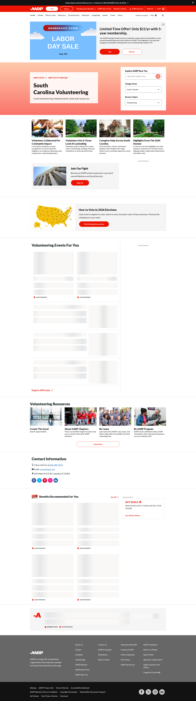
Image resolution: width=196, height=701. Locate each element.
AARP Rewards (137, 9)
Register (150, 9)
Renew (132, 52)
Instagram (50, 480)
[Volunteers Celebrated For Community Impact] (47, 128)
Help (152, 15)
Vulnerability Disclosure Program (92, 692)
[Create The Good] (46, 416)
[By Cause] (115, 416)
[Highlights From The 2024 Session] (148, 128)
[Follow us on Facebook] (141, 692)
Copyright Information (68, 692)
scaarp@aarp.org (47, 469)
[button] (162, 15)
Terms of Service (62, 688)
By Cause (104, 429)
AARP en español (142, 15)
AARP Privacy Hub (46, 688)
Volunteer (79, 655)
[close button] (163, 24)
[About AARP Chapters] (81, 416)
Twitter (39, 480)
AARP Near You (81, 675)
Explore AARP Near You (136, 71)
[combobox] (143, 76)
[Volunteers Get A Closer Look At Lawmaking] (81, 128)
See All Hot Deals (132, 515)
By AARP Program (143, 429)
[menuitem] (32, 16)
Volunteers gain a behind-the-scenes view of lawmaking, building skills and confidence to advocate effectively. (80, 148)
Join (109, 52)
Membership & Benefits (85, 9)
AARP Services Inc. (128, 665)
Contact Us (102, 645)
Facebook (34, 480)
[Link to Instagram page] (155, 692)
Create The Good (39, 429)
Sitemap (33, 688)
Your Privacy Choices (49, 696)
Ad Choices (34, 696)
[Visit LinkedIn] (162, 692)
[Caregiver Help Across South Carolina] (115, 128)
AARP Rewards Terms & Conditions (44, 692)
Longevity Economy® (151, 672)
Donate (78, 650)
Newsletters (103, 655)
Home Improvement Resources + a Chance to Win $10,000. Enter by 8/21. (95, 3)
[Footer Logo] (46, 652)
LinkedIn (55, 480)
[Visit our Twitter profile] (148, 692)
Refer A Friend (103, 660)
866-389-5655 (56, 465)
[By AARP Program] (150, 416)
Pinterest (45, 480)
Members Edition (120, 9)
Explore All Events (41, 390)
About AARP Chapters (76, 429)
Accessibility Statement (80, 688)
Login (159, 9)
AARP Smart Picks (104, 9)
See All (113, 497)
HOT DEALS (131, 502)
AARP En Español (104, 650)
